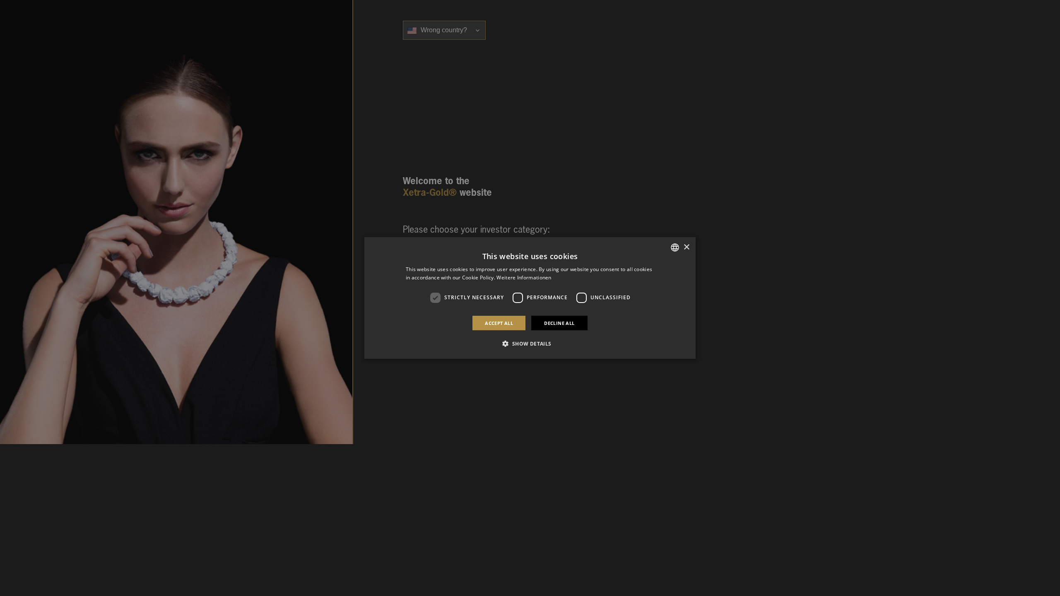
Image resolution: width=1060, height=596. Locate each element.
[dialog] (530, 298)
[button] (529, 343)
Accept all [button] (499, 323)
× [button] (686, 247)
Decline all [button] (559, 323)
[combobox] (675, 247)
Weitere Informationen (523, 277)
